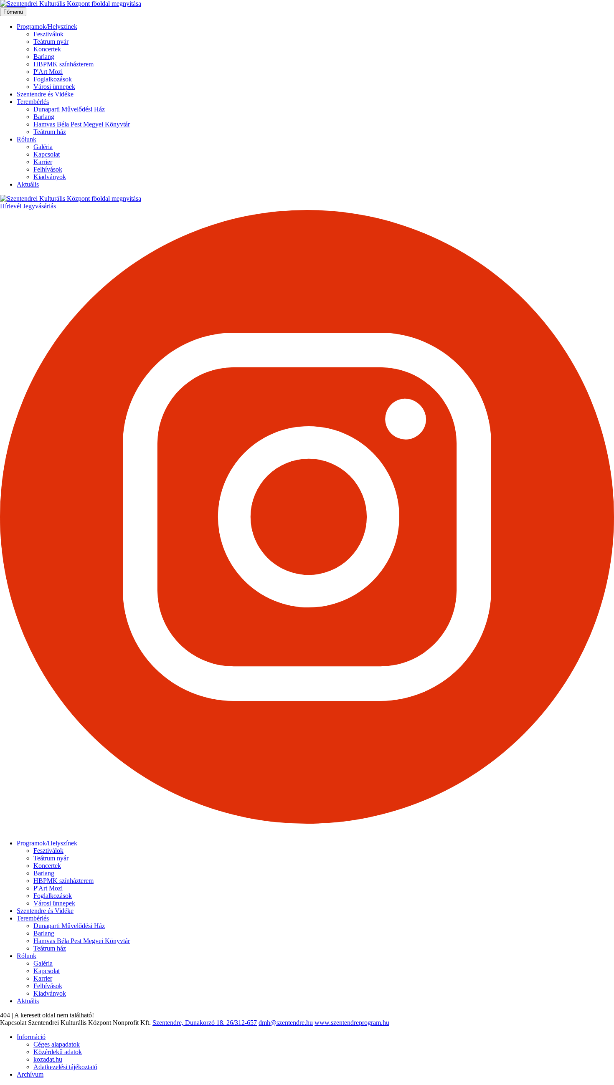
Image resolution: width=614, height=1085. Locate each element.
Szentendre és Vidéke (45, 94)
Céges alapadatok (56, 1044)
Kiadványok (49, 176)
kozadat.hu (47, 1059)
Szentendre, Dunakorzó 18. (189, 1022)
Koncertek (47, 49)
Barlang (43, 56)
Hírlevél (11, 206)
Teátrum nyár (51, 41)
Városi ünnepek (54, 86)
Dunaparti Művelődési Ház (69, 109)
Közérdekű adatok (57, 1051)
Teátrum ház (49, 131)
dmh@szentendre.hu (286, 1022)
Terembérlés (33, 101)
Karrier (42, 161)
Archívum (30, 1074)
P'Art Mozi (48, 71)
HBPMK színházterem (63, 64)
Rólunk (26, 139)
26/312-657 (241, 1022)
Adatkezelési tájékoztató (65, 1066)
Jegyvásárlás (40, 206)
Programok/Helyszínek (47, 26)
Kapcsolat (46, 154)
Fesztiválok (48, 34)
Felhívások (47, 169)
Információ (31, 1036)
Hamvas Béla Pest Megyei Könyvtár (81, 124)
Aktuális (28, 184)
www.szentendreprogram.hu (352, 1022)
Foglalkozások (52, 79)
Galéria (43, 146)
